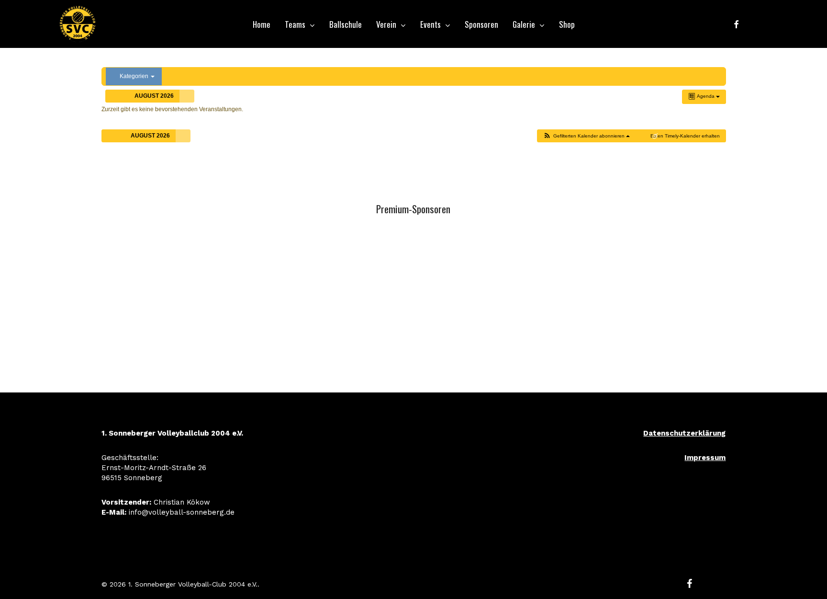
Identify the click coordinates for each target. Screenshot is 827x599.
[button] (586, 136)
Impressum (705, 457)
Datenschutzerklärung (684, 433)
